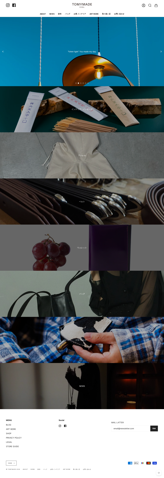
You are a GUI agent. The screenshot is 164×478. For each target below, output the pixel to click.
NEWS (33, 469)
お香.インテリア (55, 469)
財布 (39, 469)
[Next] (161, 52)
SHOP (8, 433)
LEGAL (9, 442)
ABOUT (25, 469)
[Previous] (3, 52)
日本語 (10, 463)
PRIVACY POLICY (14, 438)
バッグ (45, 469)
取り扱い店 (76, 469)
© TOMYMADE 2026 (13, 469)
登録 (154, 428)
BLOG (8, 425)
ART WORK (11, 429)
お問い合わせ (87, 469)
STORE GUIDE (12, 446)
